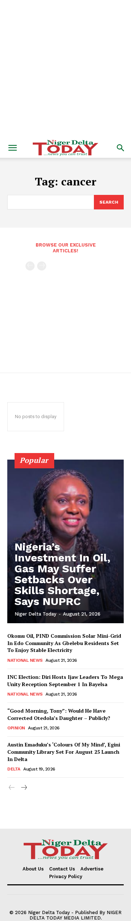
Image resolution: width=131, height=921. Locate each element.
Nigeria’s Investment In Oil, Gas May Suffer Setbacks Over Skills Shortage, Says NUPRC (62, 574)
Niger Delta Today (35, 614)
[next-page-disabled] (41, 266)
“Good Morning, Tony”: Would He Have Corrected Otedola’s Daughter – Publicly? (58, 714)
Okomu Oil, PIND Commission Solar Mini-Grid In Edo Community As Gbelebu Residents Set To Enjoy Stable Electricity (64, 642)
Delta (13, 769)
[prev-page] (30, 266)
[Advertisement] (65, 69)
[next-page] (23, 787)
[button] (12, 148)
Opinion (16, 727)
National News (25, 660)
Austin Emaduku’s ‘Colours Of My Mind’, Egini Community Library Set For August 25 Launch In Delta (63, 751)
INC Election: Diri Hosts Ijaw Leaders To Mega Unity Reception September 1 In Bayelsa (65, 680)
